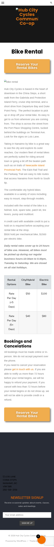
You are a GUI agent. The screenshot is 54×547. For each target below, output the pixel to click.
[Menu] (3, 3)
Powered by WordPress (16, 541)
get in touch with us (23, 369)
